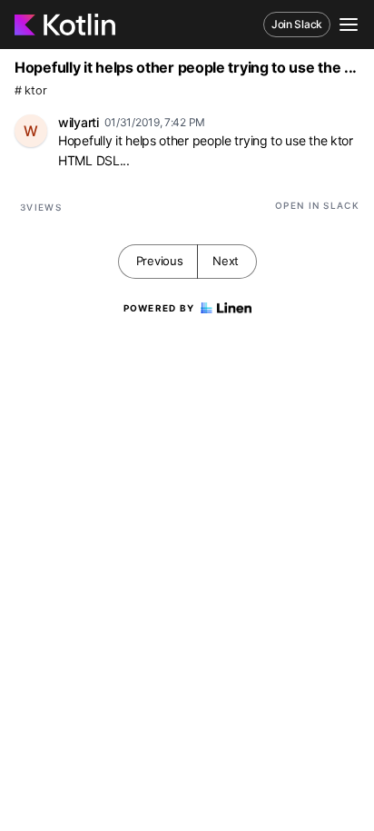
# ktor (30, 90)
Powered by (159, 307)
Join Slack (296, 24)
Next (225, 260)
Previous (159, 260)
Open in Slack (317, 205)
